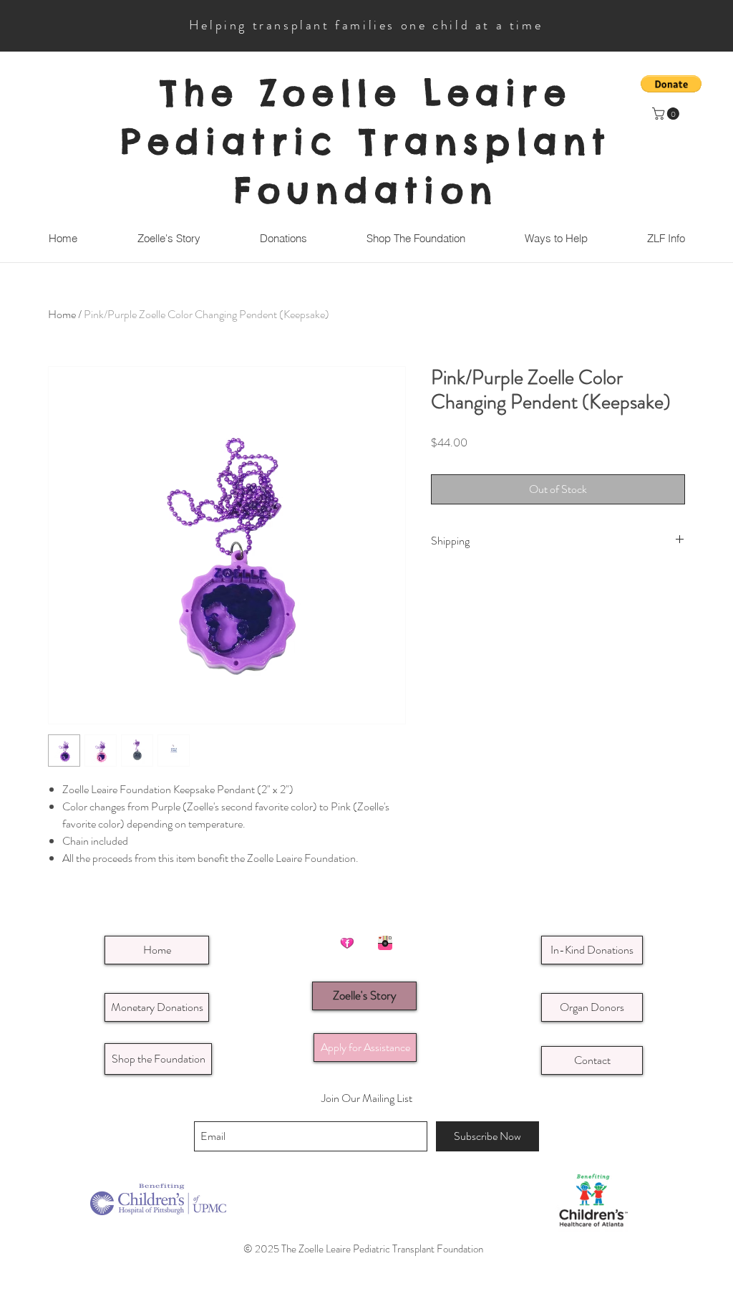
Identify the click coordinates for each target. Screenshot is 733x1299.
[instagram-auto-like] (385, 943)
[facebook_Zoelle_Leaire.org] (347, 943)
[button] (667, 113)
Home (62, 314)
